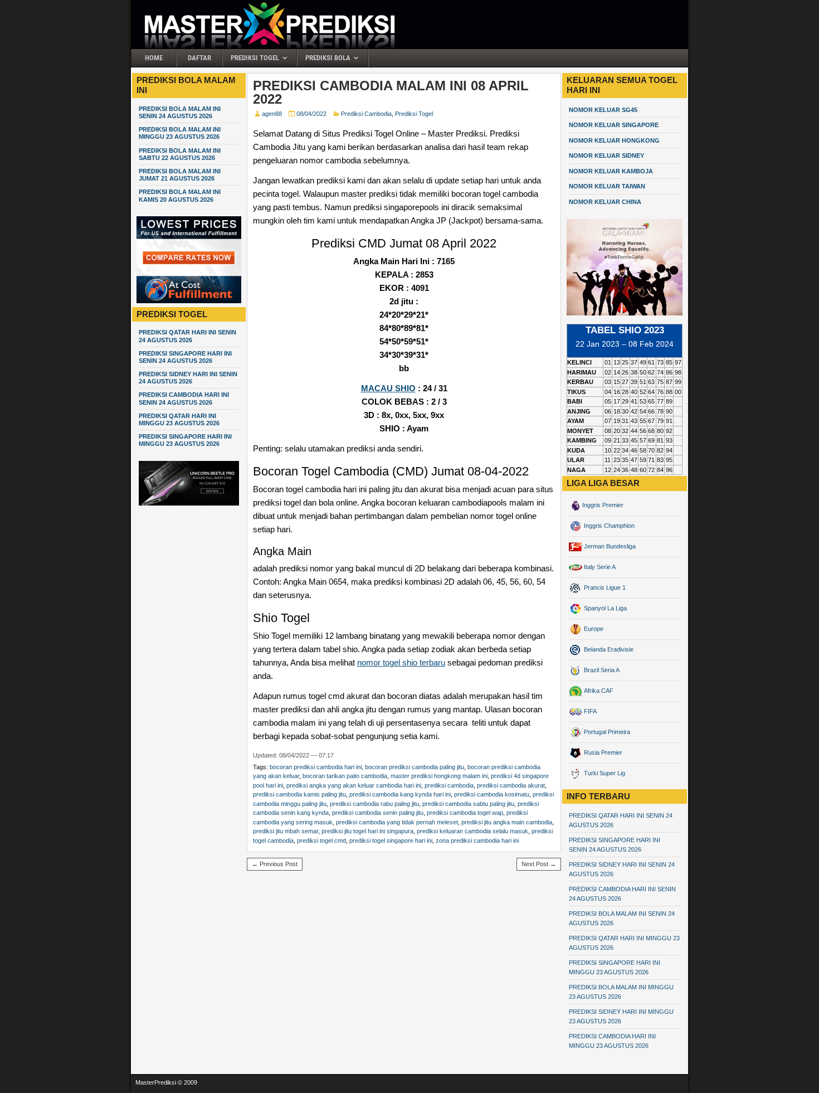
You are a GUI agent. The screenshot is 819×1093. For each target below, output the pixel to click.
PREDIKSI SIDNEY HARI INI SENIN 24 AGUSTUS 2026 (188, 378)
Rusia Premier (602, 752)
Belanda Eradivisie (607, 649)
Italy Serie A (599, 566)
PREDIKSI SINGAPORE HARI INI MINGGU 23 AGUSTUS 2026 (185, 440)
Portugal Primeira (606, 731)
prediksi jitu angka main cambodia (506, 822)
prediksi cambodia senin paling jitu (377, 812)
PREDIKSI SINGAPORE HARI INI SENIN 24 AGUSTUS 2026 (185, 357)
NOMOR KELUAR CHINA (605, 201)
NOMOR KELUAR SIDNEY (606, 155)
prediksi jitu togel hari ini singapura (367, 831)
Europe (592, 628)
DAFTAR (199, 58)
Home (154, 58)
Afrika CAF (597, 690)
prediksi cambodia (449, 785)
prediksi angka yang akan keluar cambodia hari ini (353, 785)
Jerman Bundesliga (609, 546)
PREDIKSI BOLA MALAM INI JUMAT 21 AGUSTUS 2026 (180, 175)
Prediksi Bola (327, 58)
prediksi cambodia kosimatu (491, 794)
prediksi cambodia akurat (511, 785)
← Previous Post (275, 864)
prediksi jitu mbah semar (285, 831)
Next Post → (538, 864)
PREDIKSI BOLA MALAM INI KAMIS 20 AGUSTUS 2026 (180, 195)
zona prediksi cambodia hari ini (477, 840)
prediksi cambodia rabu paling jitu (374, 803)
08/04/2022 (311, 113)
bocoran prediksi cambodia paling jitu (414, 767)
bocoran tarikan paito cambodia (345, 776)
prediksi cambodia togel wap (465, 812)
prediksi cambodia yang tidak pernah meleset (397, 822)
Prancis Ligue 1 (604, 587)
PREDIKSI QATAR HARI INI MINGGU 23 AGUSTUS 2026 (179, 419)
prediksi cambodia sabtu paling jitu (468, 803)
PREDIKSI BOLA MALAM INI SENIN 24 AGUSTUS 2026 (180, 112)
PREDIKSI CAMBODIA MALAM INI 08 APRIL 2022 (391, 92)
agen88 (272, 113)
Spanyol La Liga (604, 608)
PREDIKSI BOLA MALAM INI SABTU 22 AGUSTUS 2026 (180, 154)
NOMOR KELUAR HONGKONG (614, 140)
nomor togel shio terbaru (401, 662)
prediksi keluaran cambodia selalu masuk (472, 831)
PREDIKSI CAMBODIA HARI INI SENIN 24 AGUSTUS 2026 (184, 398)
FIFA (589, 711)
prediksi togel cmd (321, 840)
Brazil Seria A (601, 670)
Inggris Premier (602, 505)
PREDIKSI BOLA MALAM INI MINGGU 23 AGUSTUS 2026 (180, 133)
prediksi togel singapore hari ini (390, 840)
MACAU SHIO (388, 388)
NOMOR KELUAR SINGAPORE (614, 125)
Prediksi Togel (255, 58)
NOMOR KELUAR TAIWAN (607, 186)
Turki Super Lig (603, 773)
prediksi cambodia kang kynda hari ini (400, 794)
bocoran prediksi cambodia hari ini (316, 767)
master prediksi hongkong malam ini (439, 776)
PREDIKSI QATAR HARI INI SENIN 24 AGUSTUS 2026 (187, 336)
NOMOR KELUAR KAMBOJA (611, 171)
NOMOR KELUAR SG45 (603, 109)
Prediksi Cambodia (366, 113)
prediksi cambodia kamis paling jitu (299, 794)
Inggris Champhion (608, 525)
